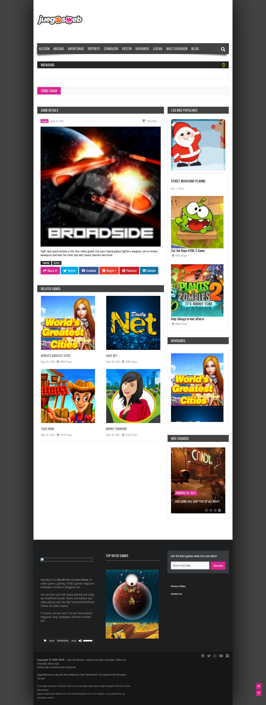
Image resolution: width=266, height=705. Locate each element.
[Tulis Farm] (68, 396)
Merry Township (116, 429)
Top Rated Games (117, 555)
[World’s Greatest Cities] (68, 323)
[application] (68, 640)
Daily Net (111, 355)
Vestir (127, 48)
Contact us (176, 594)
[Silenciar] (80, 641)
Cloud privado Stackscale (64, 667)
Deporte (94, 48)
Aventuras (76, 48)
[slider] (88, 640)
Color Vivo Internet (75, 659)
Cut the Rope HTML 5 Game (188, 250)
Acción (44, 48)
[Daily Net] (133, 323)
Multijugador (177, 48)
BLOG (195, 48)
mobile (57, 263)
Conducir (111, 48)
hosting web (42, 667)
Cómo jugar (49, 90)
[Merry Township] (133, 396)
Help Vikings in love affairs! (187, 318)
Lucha (157, 48)
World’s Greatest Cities (55, 355)
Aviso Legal (53, 663)
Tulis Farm (47, 429)
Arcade (58, 48)
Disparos (142, 48)
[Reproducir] (45, 641)
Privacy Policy (178, 586)
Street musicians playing (188, 181)
